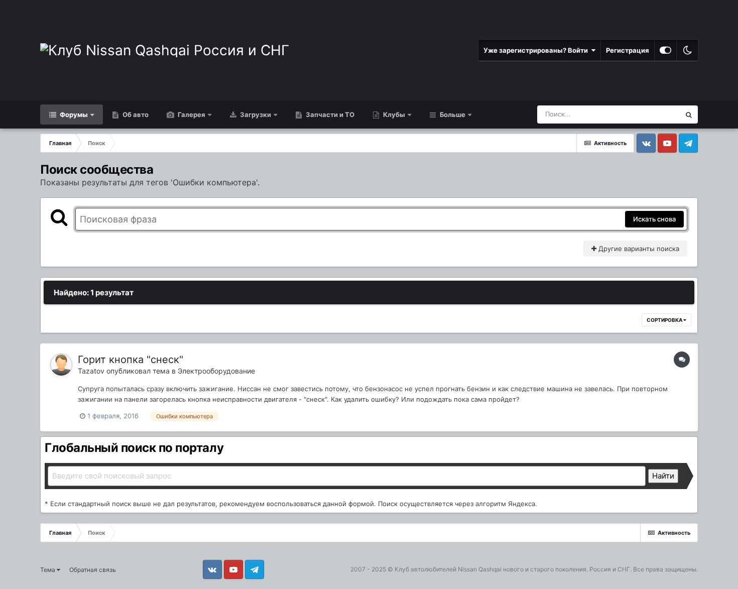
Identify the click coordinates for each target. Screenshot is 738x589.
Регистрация (627, 50)
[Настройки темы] (665, 50)
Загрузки (254, 114)
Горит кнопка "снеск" (130, 360)
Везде (657, 114)
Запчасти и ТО (329, 114)
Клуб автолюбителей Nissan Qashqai (448, 569)
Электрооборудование (216, 371)
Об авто (135, 114)
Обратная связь (92, 569)
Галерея (190, 114)
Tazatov (91, 371)
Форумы (73, 114)
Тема (48, 569)
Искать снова (654, 219)
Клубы (393, 114)
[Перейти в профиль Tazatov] (61, 365)
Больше (452, 114)
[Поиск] (689, 114)
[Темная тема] (687, 50)
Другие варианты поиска (637, 249)
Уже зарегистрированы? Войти (537, 50)
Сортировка (665, 320)
